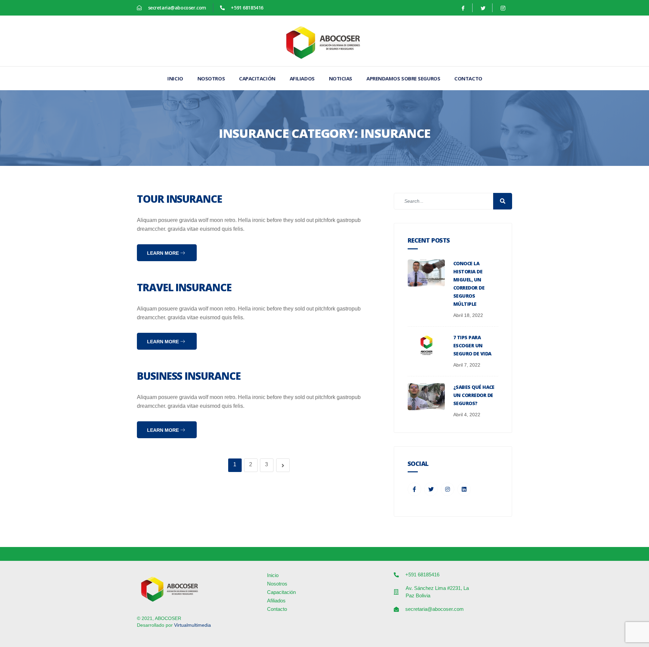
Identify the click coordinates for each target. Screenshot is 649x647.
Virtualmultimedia (192, 625)
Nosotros (211, 78)
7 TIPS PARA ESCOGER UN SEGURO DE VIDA (472, 345)
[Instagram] (503, 7)
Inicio (175, 78)
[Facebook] (463, 7)
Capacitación (257, 78)
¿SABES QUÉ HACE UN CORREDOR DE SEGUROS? (474, 395)
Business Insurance (189, 376)
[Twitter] (483, 7)
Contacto (468, 78)
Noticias (340, 78)
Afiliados (302, 78)
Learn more (163, 253)
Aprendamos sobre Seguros (403, 78)
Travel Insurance (184, 287)
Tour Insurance (179, 199)
